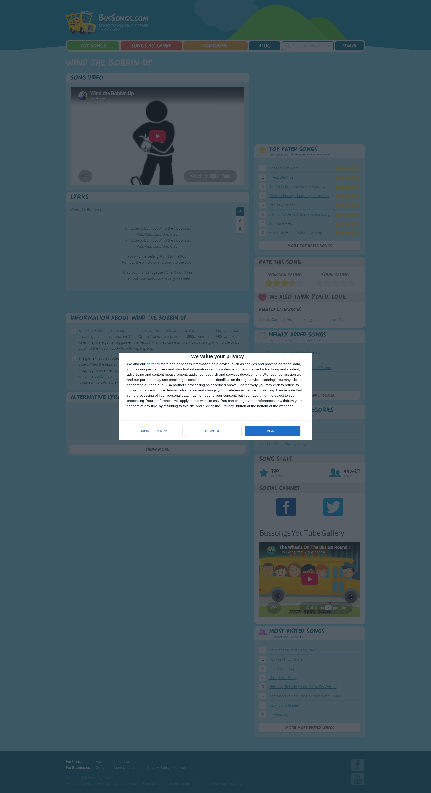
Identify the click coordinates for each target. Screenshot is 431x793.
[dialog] (215, 396)
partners (153, 364)
